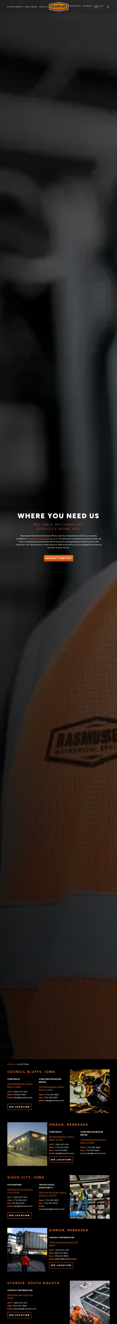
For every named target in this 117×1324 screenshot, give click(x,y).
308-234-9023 (61, 1253)
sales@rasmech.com (22, 1097)
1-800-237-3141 (20, 1091)
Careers (87, 6)
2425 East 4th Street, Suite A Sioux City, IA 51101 (52, 1194)
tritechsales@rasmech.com (52, 1209)
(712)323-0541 (19, 1094)
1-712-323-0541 (62, 1147)
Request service (59, 558)
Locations (74, 6)
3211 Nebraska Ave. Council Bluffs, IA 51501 (19, 1085)
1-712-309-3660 (51, 1094)
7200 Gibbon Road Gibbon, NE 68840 (63, 1244)
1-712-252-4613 (20, 1200)
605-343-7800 (20, 1306)
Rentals (44, 7)
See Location (19, 1107)
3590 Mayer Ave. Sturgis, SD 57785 (20, 1296)
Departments (15, 7)
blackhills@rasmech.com (24, 1308)
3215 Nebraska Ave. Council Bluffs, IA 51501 (51, 1088)
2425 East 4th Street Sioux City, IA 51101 (20, 1191)
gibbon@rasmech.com (65, 1259)
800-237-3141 (99, 7)
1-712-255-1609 (51, 1200)
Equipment (31, 7)
